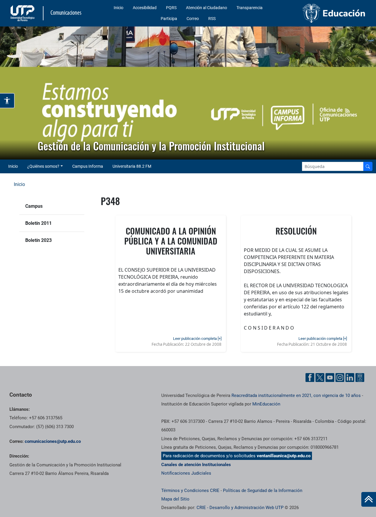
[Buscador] (367, 166)
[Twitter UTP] (319, 377)
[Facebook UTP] (310, 377)
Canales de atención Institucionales (196, 464)
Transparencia (249, 7)
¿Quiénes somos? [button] (43, 166)
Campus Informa (87, 166)
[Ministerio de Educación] (326, 13)
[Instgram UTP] (339, 377)
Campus (34, 206)
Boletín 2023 (38, 240)
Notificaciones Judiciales (186, 473)
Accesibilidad (145, 7)
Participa (169, 18)
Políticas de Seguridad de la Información (262, 490)
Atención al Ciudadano (206, 7)
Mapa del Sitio (175, 499)
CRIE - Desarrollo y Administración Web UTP (240, 507)
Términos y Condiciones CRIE (190, 490)
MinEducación (266, 404)
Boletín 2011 (38, 223)
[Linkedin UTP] (349, 377)
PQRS (171, 7)
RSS (212, 18)
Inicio (118, 7)
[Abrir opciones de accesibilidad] (7, 100)
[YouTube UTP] (329, 377)
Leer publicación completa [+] (197, 338)
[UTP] (23, 13)
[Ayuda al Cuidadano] (359, 377)
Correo (193, 18)
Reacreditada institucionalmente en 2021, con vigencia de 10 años (296, 395)
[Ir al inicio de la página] (368, 499)
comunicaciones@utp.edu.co (53, 441)
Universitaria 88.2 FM (132, 166)
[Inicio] (368, 499)
